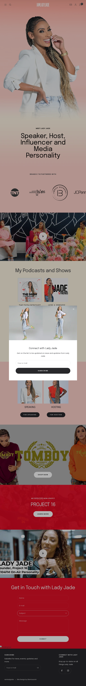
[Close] (73, 309)
